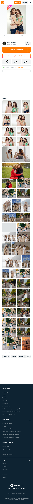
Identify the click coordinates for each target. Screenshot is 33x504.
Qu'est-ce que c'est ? (18, 67)
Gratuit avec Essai (16, 49)
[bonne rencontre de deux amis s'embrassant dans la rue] (9, 226)
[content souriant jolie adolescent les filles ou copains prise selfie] (9, 154)
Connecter (24, 2)
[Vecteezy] (2, 2)
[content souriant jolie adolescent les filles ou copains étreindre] (11, 106)
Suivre (27, 44)
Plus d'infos (6, 71)
